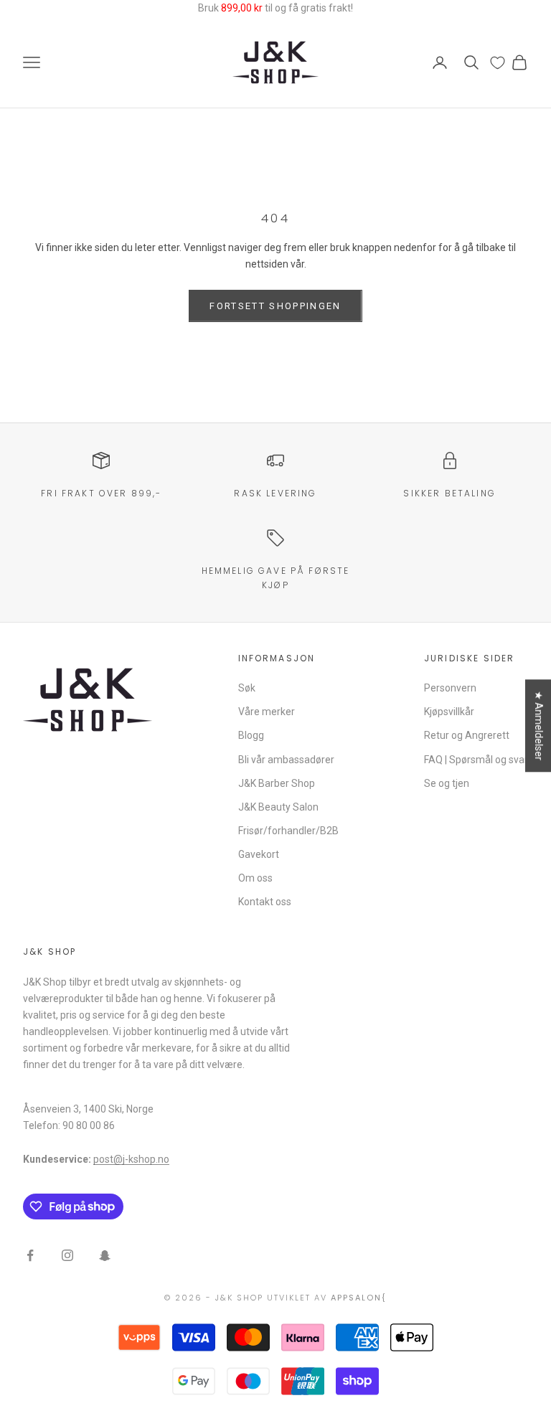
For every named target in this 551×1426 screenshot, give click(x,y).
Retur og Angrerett (466, 735)
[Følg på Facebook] (30, 1255)
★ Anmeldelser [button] (539, 725)
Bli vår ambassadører (286, 759)
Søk (246, 688)
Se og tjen (446, 783)
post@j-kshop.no (131, 1159)
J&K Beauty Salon (278, 807)
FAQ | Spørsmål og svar (476, 759)
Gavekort (258, 854)
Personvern (450, 688)
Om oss (255, 878)
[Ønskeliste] (497, 63)
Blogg (251, 735)
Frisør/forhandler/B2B (288, 830)
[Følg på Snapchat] (105, 1255)
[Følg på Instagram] (67, 1255)
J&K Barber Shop (276, 783)
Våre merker (266, 711)
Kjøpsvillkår (449, 711)
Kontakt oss (264, 901)
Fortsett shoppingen (275, 306)
